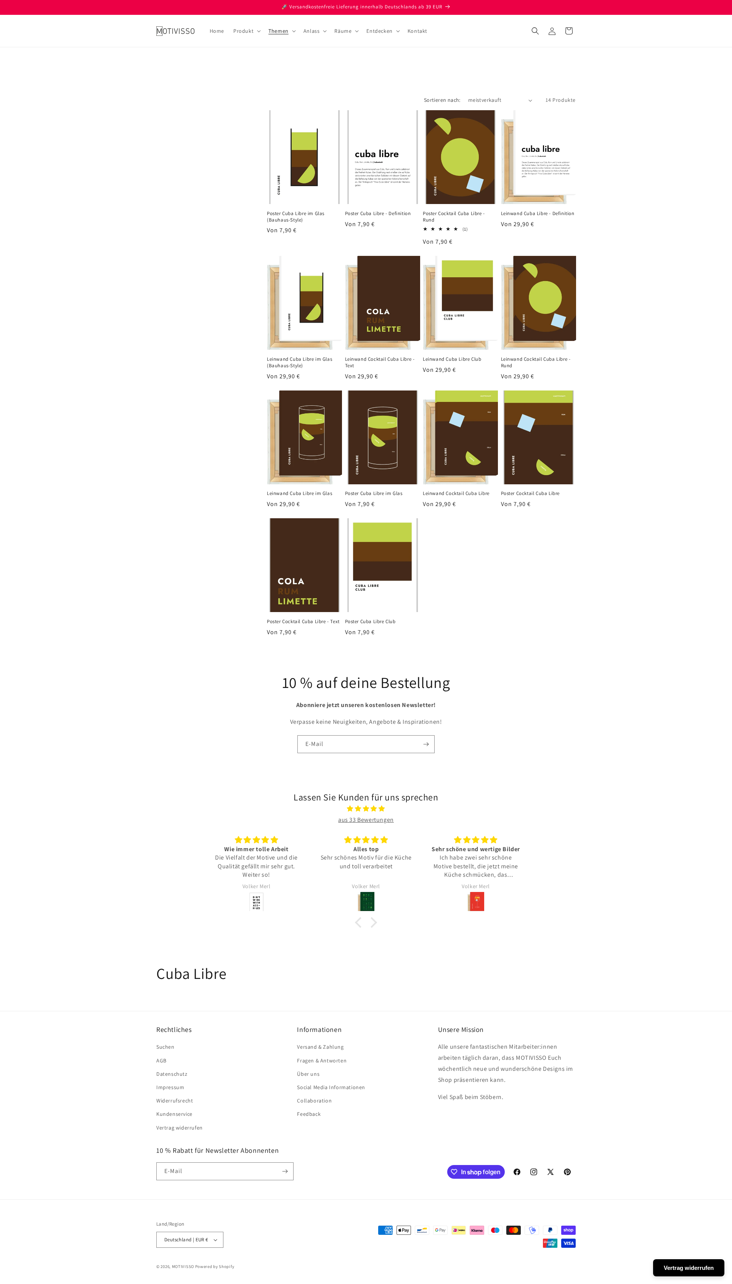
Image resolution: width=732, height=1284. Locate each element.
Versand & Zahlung (320, 1046)
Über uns (308, 1073)
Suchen (165, 1046)
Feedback (309, 1113)
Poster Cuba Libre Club (370, 622)
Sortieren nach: (442, 99)
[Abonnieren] (425, 744)
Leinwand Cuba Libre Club (452, 359)
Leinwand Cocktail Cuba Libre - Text (380, 362)
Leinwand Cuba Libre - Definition (538, 214)
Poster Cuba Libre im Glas (374, 493)
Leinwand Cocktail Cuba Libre (456, 493)
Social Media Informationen (331, 1087)
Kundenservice (174, 1113)
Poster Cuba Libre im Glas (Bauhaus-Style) (295, 217)
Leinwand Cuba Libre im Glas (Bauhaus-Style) (299, 362)
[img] (366, 809)
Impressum (170, 1087)
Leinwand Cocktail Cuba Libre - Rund (536, 362)
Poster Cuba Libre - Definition (378, 214)
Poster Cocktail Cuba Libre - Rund (454, 217)
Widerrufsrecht (174, 1100)
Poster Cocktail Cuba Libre (530, 493)
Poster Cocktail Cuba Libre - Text (303, 622)
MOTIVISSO (183, 1266)
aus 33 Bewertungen (366, 820)
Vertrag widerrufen (179, 1127)
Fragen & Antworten (322, 1060)
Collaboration (314, 1100)
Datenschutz (172, 1073)
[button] (246, 31)
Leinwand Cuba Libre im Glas (299, 493)
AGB (161, 1060)
